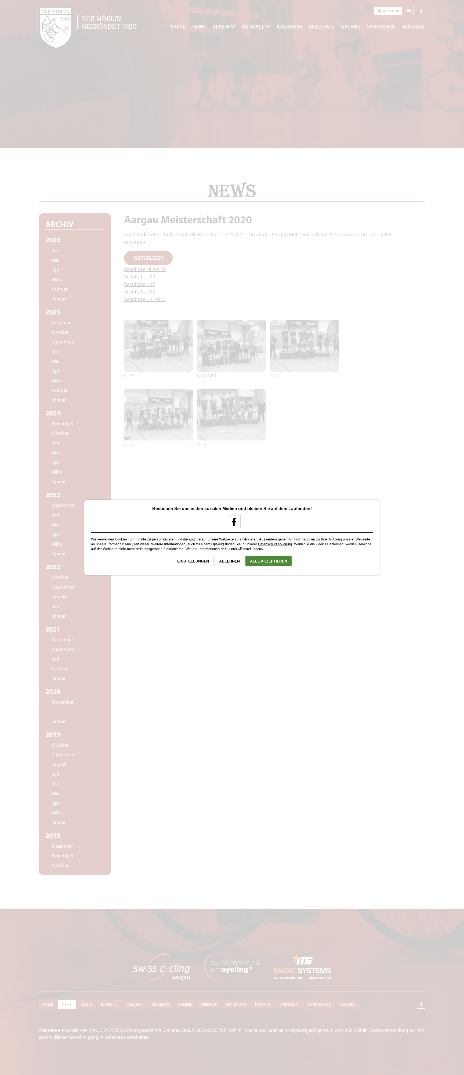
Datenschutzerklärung (275, 544)
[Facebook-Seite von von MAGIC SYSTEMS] (232, 524)
